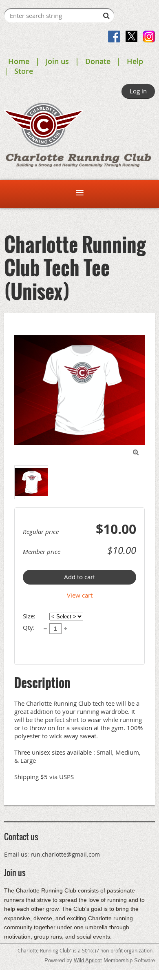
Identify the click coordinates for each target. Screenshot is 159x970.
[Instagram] (149, 36)
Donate (97, 61)
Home (18, 61)
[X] (131, 36)
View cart (80, 595)
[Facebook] (114, 36)
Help (135, 61)
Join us (57, 61)
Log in (138, 91)
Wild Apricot (88, 960)
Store (23, 71)
